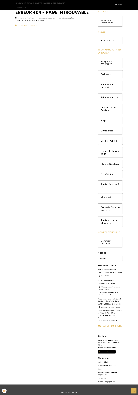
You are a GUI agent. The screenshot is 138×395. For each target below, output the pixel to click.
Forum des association (107, 269)
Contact (118, 5)
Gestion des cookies (69, 392)
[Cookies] (4, 391)
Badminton (106, 74)
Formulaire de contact (106, 352)
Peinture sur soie (109, 97)
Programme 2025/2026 (107, 63)
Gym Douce (107, 130)
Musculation (107, 197)
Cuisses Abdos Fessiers (108, 109)
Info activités (107, 40)
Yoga (103, 120)
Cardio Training (109, 140)
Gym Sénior (107, 174)
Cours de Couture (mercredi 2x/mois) (110, 208)
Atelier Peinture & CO (110, 185)
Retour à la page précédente (26, 25)
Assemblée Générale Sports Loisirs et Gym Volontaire (110, 300)
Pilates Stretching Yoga (110, 152)
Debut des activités (106, 281)
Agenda (103, 258)
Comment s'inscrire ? (106, 242)
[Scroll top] (133, 390)
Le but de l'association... (107, 21)
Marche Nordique (110, 164)
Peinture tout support (108, 86)
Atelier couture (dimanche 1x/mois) (109, 221)
